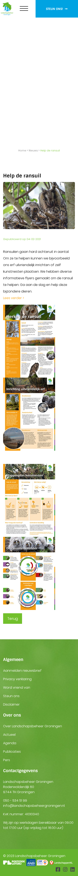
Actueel (9, 734)
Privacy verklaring (17, 679)
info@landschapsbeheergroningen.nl (34, 805)
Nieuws (33, 150)
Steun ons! (55, 9)
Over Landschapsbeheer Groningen (32, 726)
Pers (6, 760)
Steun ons (11, 696)
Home (22, 150)
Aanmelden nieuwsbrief (22, 670)
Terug (12, 618)
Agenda (9, 743)
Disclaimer (11, 704)
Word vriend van (16, 687)
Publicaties (12, 751)
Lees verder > (13, 298)
